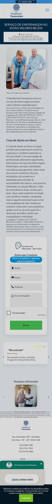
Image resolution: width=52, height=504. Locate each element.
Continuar (26, 498)
